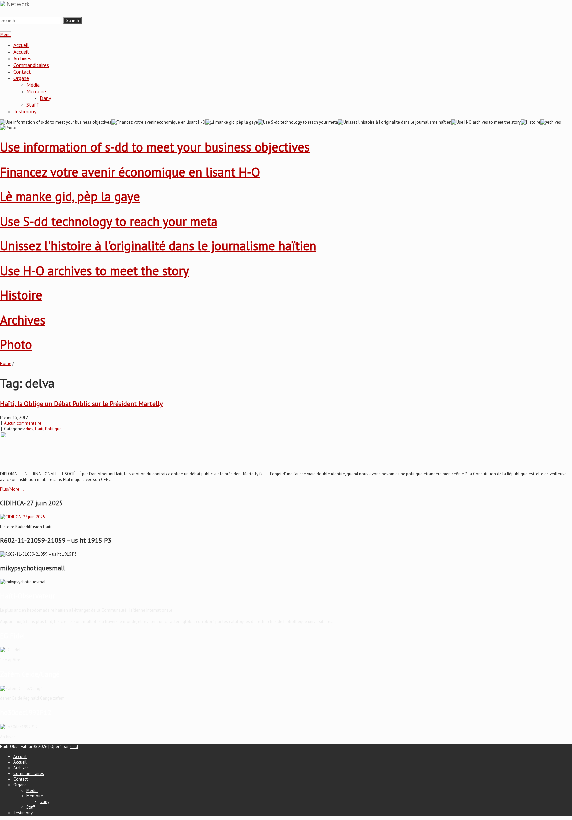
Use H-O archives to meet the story (94, 270)
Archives (22, 58)
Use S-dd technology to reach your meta (108, 221)
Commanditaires (31, 65)
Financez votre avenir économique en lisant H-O (130, 172)
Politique (53, 429)
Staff (32, 104)
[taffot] (22, 517)
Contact (22, 71)
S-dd (74, 746)
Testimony (24, 111)
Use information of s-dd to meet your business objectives (155, 147)
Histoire (21, 295)
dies (29, 429)
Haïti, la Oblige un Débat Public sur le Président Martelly (81, 403)
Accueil (21, 45)
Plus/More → (12, 489)
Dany (45, 98)
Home (5, 363)
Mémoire (36, 91)
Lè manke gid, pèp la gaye (70, 196)
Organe (21, 78)
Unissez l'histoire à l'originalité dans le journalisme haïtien (158, 245)
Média (33, 84)
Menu (5, 34)
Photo (16, 344)
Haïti (39, 429)
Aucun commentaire (22, 423)
